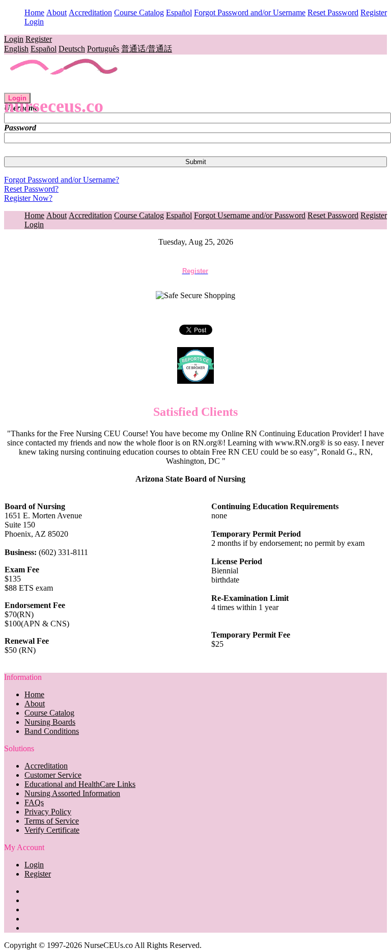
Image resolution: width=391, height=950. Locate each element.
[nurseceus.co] (64, 88)
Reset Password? (31, 188)
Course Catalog (139, 12)
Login (34, 21)
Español (179, 12)
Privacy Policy (47, 811)
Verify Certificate (51, 830)
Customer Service (52, 775)
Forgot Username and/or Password (249, 215)
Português (103, 48)
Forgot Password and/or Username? (61, 179)
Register (373, 12)
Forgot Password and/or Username (249, 12)
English (16, 48)
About (56, 12)
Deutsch (72, 48)
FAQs (34, 802)
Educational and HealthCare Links (79, 784)
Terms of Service (51, 820)
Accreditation (90, 12)
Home (34, 12)
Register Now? (28, 198)
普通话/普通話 (146, 48)
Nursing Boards (49, 722)
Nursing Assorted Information (72, 793)
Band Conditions (51, 731)
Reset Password (333, 12)
